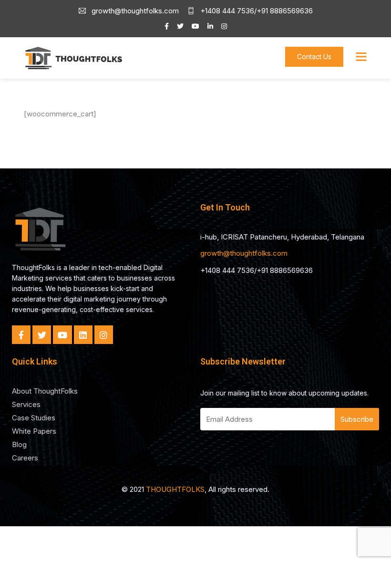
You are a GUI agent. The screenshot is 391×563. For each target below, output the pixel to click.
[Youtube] (62, 334)
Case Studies (33, 417)
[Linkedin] (83, 334)
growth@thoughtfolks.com (244, 253)
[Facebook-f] (21, 334)
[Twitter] (41, 334)
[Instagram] (103, 334)
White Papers (34, 431)
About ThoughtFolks (45, 391)
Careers (25, 457)
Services (26, 404)
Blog (19, 444)
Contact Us (314, 56)
